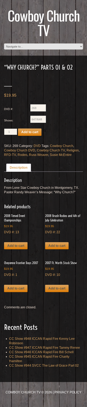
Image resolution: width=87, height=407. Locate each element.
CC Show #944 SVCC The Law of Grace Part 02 (44, 365)
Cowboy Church (61, 146)
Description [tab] (19, 167)
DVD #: (8, 109)
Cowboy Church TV (44, 22)
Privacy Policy (68, 392)
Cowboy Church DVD (19, 150)
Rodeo (22, 155)
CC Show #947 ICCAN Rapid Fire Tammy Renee (44, 347)
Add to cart (29, 132)
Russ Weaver (38, 155)
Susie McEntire (61, 155)
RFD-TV (10, 155)
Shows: (8, 120)
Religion (73, 150)
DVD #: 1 (21, 268)
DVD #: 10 (61, 268)
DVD (37, 146)
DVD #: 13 (14, 224)
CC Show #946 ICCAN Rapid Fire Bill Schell (41, 352)
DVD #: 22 (63, 224)
